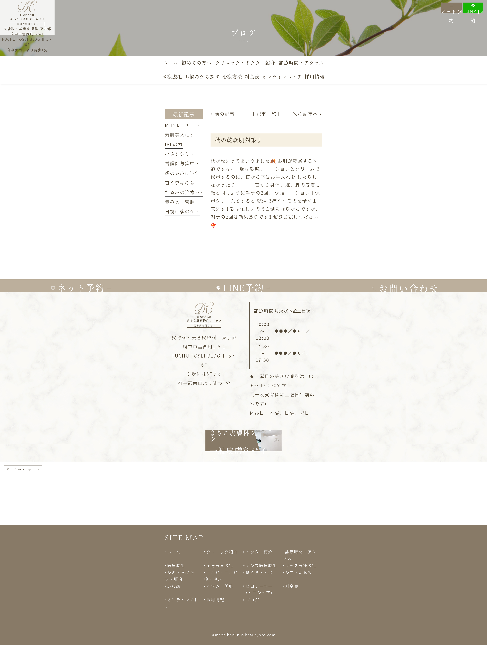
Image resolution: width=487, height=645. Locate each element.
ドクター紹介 (259, 552)
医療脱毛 (176, 565)
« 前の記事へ (225, 113)
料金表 (292, 586)
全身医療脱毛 (219, 565)
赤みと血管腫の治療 (187, 201)
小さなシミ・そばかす (190, 153)
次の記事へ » (307, 113)
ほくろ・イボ (259, 572)
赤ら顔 (174, 586)
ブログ (252, 599)
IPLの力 (174, 144)
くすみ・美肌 (219, 586)
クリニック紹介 (222, 552)
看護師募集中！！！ (187, 163)
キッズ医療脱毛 (301, 565)
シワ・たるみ (298, 572)
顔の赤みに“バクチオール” (195, 173)
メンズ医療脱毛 (261, 565)
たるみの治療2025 (185, 192)
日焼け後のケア (182, 211)
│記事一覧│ (266, 113)
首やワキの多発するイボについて (202, 182)
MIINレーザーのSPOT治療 (194, 125)
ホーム (173, 552)
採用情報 (215, 599)
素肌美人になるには (187, 134)
